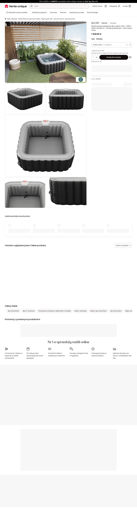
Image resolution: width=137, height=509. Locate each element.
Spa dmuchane (59, 19)
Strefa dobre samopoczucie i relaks (29, 19)
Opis (93, 39)
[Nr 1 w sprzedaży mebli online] (16, 6)
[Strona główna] (5, 19)
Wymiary (99, 39)
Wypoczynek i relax (47, 19)
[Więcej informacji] (127, 53)
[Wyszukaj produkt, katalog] (31, 6)
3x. (99, 62)
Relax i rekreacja (12, 19)
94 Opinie (113, 23)
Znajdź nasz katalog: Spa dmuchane (17, 216)
